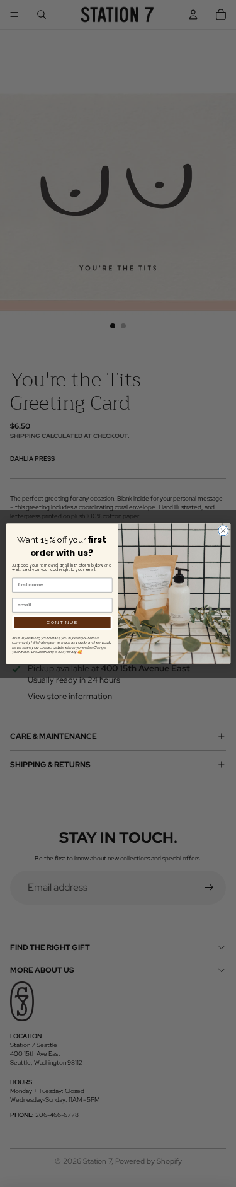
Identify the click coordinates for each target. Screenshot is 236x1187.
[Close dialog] (223, 531)
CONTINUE (62, 622)
